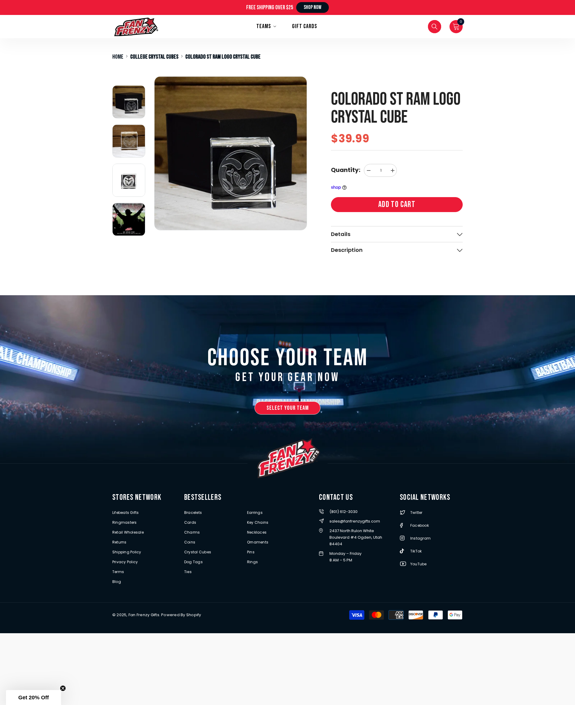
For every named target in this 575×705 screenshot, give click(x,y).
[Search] (434, 26)
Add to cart (396, 204)
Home (117, 56)
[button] (33, 697)
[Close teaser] (63, 688)
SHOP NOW (312, 7)
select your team (288, 408)
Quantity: (345, 170)
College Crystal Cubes (154, 56)
